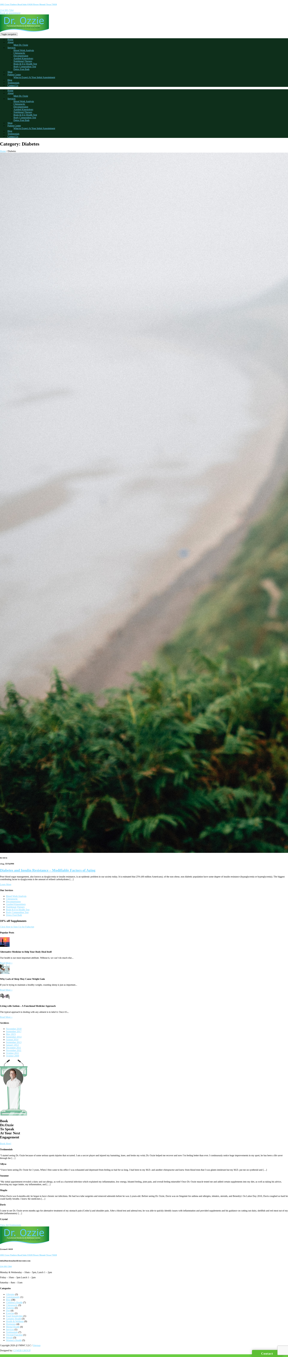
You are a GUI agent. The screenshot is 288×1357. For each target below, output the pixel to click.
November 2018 (13, 1029)
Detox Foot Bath (21, 69)
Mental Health (13, 1326)
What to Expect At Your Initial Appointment (34, 77)
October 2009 (12, 1056)
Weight (9, 1337)
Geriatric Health (13, 1318)
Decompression (21, 55)
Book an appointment (10, 13)
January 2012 (12, 1045)
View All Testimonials (10, 1225)
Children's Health (14, 1302)
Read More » (6, 963)
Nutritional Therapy (23, 61)
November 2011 (13, 1050)
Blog (10, 80)
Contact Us (13, 85)
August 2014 (12, 1039)
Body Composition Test (25, 66)
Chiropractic (19, 53)
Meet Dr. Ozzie (21, 45)
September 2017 (13, 1031)
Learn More (5, 884)
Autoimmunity (13, 1297)
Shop (10, 72)
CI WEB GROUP (22, 1350)
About (11, 42)
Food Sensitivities (14, 1316)
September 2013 (13, 1042)
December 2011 (13, 1047)
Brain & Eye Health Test (25, 64)
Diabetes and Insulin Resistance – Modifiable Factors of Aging (47, 870)
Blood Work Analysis (24, 50)
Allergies (10, 1294)
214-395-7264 (7, 10)
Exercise (10, 1313)
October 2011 (12, 1053)
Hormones (11, 1324)
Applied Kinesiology (23, 58)
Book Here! (5, 1143)
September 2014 (13, 1037)
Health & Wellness (15, 1321)
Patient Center (14, 74)
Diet (8, 1310)
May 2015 (11, 1034)
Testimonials (13, 82)
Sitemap (36, 1345)
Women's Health (14, 1340)
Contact (267, 1353)
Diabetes (10, 1308)
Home (10, 39)
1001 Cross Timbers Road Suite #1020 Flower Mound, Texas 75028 (28, 4)
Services (11, 47)
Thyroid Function (14, 1335)
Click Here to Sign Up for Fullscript (17, 926)
